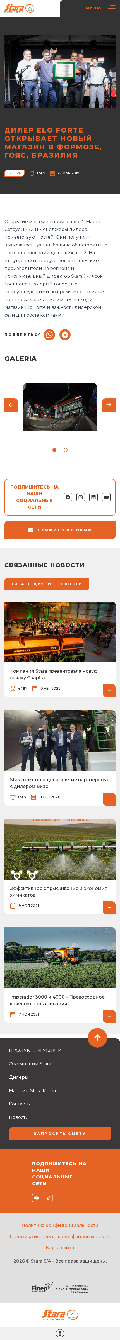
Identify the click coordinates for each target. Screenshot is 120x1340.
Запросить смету (60, 1134)
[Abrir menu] (112, 8)
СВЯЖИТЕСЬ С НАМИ (64, 530)
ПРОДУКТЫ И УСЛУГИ (35, 1050)
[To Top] (97, 1038)
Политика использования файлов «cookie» (60, 1236)
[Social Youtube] (35, 1198)
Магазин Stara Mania (32, 1090)
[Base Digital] (60, 1333)
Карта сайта (60, 1247)
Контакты (20, 1104)
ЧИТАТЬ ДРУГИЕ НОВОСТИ (47, 584)
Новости (32, 28)
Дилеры (53, 28)
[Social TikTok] (48, 1198)
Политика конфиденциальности (60, 1225)
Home (13, 28)
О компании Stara (30, 1063)
